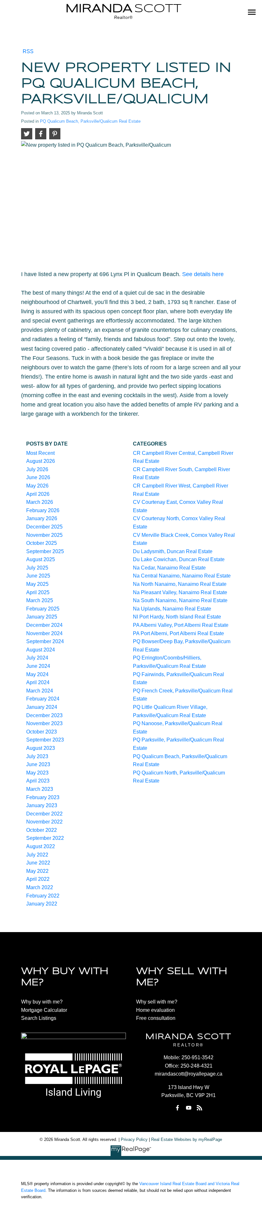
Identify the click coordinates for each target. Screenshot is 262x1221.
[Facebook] (177, 1107)
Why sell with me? (156, 1001)
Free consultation (155, 1018)
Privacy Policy (134, 1139)
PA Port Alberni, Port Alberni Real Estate (178, 633)
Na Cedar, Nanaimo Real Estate (169, 567)
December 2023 (44, 715)
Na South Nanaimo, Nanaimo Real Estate (180, 600)
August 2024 (40, 649)
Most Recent (40, 453)
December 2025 (44, 526)
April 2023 (38, 780)
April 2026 (38, 494)
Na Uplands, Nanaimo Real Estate (172, 608)
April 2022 (38, 879)
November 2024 (44, 633)
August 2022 (40, 846)
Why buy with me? (42, 1001)
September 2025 (45, 551)
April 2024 (38, 682)
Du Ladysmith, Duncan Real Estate (172, 551)
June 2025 (38, 575)
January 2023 (41, 805)
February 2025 (42, 608)
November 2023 (44, 723)
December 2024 (44, 625)
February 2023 (42, 797)
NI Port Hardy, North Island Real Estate (177, 616)
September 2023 (45, 739)
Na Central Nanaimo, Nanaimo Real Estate (182, 575)
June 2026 (38, 477)
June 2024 (38, 666)
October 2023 (41, 731)
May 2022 (37, 871)
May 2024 (37, 674)
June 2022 (38, 862)
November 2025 (44, 535)
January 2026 (41, 518)
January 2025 (41, 616)
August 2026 (40, 461)
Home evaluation (155, 1010)
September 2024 (45, 641)
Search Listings (38, 1018)
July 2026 (37, 469)
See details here (203, 274)
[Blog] (199, 1107)
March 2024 (39, 690)
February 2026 (42, 510)
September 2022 (45, 838)
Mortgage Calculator (44, 1010)
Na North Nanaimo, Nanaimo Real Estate (180, 584)
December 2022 (44, 813)
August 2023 (40, 748)
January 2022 (41, 903)
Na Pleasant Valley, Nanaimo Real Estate (180, 592)
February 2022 (42, 895)
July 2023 (37, 756)
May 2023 (37, 772)
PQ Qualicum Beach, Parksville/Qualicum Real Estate (90, 121)
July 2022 (37, 854)
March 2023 (39, 789)
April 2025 (38, 592)
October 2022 (41, 830)
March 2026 (39, 502)
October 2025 (41, 543)
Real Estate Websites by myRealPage (186, 1139)
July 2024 (37, 657)
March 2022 (39, 887)
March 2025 (39, 600)
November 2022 (44, 821)
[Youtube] (188, 1107)
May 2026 (37, 485)
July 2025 (37, 567)
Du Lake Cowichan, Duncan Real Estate (179, 559)
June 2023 (38, 764)
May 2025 (37, 584)
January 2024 (41, 707)
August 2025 (40, 559)
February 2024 (42, 698)
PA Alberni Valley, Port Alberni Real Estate (180, 625)
